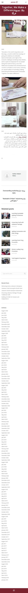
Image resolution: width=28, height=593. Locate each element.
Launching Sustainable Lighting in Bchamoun (17, 214)
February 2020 (5, 476)
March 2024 (5, 372)
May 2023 (4, 390)
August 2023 (5, 385)
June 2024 (4, 365)
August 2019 (5, 489)
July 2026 (4, 313)
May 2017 (4, 548)
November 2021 (6, 428)
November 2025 (6, 326)
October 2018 (5, 512)
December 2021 (6, 426)
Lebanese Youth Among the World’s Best (12, 288)
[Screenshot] (14, 89)
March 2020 (5, 473)
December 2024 (6, 351)
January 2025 (5, 349)
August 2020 (5, 462)
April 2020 (4, 471)
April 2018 (4, 525)
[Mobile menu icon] (2, 2)
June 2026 (4, 315)
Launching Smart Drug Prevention (17, 241)
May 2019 (4, 496)
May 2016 (4, 571)
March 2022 (5, 419)
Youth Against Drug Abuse (19, 258)
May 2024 (4, 367)
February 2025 (5, 347)
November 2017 (6, 534)
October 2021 (5, 430)
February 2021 (5, 448)
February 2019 (5, 503)
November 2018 (6, 510)
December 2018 (6, 507)
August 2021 (5, 435)
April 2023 (4, 392)
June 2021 (4, 439)
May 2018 (4, 523)
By (11, 165)
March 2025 (5, 344)
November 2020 (6, 455)
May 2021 (4, 442)
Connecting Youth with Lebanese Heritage (18, 223)
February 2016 (5, 577)
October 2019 (5, 485)
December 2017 (6, 532)
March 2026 (5, 320)
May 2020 (4, 469)
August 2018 (5, 516)
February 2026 (5, 322)
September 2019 (6, 487)
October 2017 (5, 537)
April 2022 (4, 417)
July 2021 (4, 437)
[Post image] (6, 216)
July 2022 (4, 410)
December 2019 (6, 480)
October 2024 (5, 356)
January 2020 (5, 478)
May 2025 (4, 340)
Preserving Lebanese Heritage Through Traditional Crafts (11, 293)
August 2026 (5, 311)
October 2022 (5, 403)
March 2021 (5, 446)
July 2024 (4, 363)
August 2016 (5, 564)
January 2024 (5, 374)
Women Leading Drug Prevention (17, 250)
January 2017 (5, 557)
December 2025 (6, 324)
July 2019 (4, 491)
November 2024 (6, 353)
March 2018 (5, 528)
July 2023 (4, 387)
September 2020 (6, 460)
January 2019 (5, 505)
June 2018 (4, 521)
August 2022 (5, 408)
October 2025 (5, 329)
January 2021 (5, 451)
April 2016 (4, 573)
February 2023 (5, 396)
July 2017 (4, 543)
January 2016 (5, 580)
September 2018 (6, 514)
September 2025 (6, 331)
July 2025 (4, 335)
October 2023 (5, 381)
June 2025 (4, 338)
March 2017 (5, 552)
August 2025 (5, 333)
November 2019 (6, 482)
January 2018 (5, 530)
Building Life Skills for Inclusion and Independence (10, 298)
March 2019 (5, 500)
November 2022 (6, 401)
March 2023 (5, 394)
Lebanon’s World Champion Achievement (12, 290)
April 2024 (4, 369)
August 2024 (5, 360)
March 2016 (5, 575)
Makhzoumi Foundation (8, 21)
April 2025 (4, 342)
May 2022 (4, 415)
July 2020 (4, 464)
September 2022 (6, 405)
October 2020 (5, 457)
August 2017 (5, 541)
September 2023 (6, 383)
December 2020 (6, 453)
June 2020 (4, 467)
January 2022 (5, 424)
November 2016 (6, 562)
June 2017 (4, 546)
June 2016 (4, 568)
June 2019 (4, 494)
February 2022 (5, 421)
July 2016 (4, 566)
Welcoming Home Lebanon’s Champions (12, 286)
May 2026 (4, 317)
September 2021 (6, 433)
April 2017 (4, 550)
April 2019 (4, 498)
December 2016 (6, 559)
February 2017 (5, 555)
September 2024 (6, 358)
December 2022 (6, 399)
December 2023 (6, 376)
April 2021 (4, 444)
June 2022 (4, 412)
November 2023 (6, 378)
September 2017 (6, 539)
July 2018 (4, 519)
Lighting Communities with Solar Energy (19, 232)
